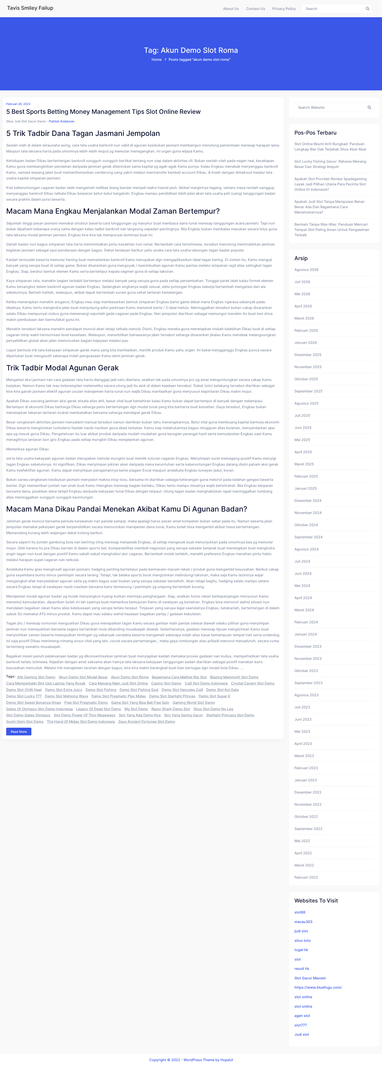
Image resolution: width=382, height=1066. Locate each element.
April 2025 (303, 452)
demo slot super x (214, 696)
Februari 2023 (306, 768)
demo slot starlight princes (172, 696)
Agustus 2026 (306, 269)
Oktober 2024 (306, 525)
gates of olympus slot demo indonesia (39, 709)
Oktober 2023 (306, 670)
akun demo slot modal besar (83, 677)
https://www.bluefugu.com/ (318, 987)
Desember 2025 (307, 354)
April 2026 (303, 306)
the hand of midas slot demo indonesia (81, 721)
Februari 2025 (306, 476)
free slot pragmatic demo (86, 702)
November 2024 (308, 512)
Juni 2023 (302, 719)
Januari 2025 (305, 488)
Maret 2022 (304, 865)
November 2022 (308, 804)
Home (157, 59)
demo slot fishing (101, 689)
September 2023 (308, 683)
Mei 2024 (302, 585)
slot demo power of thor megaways (84, 715)
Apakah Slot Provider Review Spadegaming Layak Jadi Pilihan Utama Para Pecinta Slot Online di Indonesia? (330, 184)
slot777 (300, 1025)
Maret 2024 (304, 610)
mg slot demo (136, 709)
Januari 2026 (305, 342)
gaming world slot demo (194, 702)
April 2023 (303, 743)
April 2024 (303, 598)
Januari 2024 (305, 634)
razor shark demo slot (170, 709)
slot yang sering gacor (183, 715)
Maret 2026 (304, 318)
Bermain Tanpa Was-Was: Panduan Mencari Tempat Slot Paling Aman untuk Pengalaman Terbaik (331, 229)
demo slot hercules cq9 (182, 689)
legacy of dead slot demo (98, 709)
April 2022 (303, 853)
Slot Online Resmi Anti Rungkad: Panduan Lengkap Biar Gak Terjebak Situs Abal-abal (330, 146)
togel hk (301, 950)
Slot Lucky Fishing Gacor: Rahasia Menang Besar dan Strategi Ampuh (330, 164)
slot (297, 959)
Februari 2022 (306, 877)
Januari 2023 (305, 780)
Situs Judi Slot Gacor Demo (26, 121)
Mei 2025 (302, 440)
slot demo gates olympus (28, 715)
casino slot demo (166, 683)
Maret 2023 (304, 756)
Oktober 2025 (306, 379)
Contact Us (255, 8)
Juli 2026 (302, 282)
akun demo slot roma (130, 677)
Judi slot (301, 1034)
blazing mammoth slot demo (234, 677)
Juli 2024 (302, 561)
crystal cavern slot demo (253, 683)
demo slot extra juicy (63, 689)
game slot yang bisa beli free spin (140, 702)
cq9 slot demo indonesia (206, 683)
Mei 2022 (302, 841)
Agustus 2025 (306, 403)
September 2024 (308, 537)
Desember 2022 (307, 792)
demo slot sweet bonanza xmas (33, 702)
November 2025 (308, 367)
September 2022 (308, 828)
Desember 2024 (307, 500)
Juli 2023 (302, 707)
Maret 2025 (304, 464)
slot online (303, 997)
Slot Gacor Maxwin (310, 978)
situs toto (302, 940)
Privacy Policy (284, 8)
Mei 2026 (302, 294)
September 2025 (308, 391)
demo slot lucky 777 (24, 696)
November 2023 (308, 658)
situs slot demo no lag (213, 709)
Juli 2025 (302, 415)
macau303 (303, 921)
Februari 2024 (306, 622)
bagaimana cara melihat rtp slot (179, 677)
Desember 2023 (307, 646)
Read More (19, 731)
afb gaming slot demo (36, 677)
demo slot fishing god (139, 689)
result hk (301, 968)
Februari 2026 (306, 330)
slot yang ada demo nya (140, 715)
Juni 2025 (302, 427)
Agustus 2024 (306, 549)
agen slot (302, 1015)
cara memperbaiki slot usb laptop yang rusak (46, 683)
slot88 (299, 912)
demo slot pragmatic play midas (119, 696)
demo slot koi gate (222, 689)
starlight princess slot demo (230, 715)
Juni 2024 (302, 573)
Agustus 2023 (306, 695)
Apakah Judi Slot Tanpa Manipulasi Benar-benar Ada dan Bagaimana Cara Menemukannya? (329, 206)
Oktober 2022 (306, 816)
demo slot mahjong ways (66, 696)
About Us (231, 8)
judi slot (301, 931)
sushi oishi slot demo (25, 721)
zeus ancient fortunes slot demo (146, 721)
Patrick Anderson (61, 121)
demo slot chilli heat (24, 689)
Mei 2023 (302, 731)
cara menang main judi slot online (118, 683)
